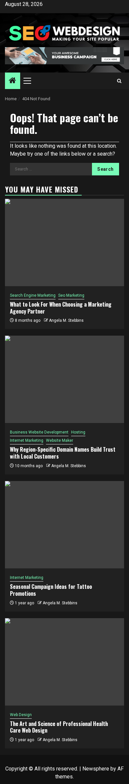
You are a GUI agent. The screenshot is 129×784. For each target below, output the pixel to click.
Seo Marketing (71, 295)
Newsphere (95, 769)
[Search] (119, 81)
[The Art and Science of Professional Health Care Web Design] (64, 662)
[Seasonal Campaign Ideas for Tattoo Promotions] (64, 524)
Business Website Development (39, 432)
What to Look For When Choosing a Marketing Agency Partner (60, 307)
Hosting (78, 432)
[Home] (12, 81)
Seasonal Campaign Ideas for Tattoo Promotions (51, 590)
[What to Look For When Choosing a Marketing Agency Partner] (64, 242)
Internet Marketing (26, 440)
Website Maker (59, 440)
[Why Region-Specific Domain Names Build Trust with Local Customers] (64, 379)
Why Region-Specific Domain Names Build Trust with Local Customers (62, 452)
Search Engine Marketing (33, 295)
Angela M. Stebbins (66, 320)
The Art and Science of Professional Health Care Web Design (59, 727)
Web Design (21, 714)
